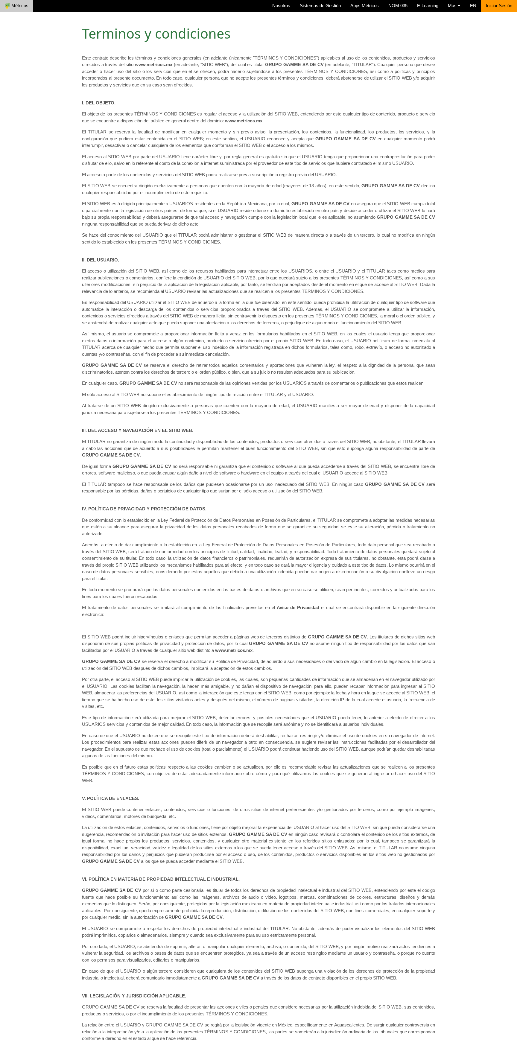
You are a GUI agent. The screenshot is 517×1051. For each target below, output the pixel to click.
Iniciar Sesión (499, 5)
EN (473, 5)
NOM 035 (397, 5)
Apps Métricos (364, 5)
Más (453, 5)
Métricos (19, 5)
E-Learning (427, 5)
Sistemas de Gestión (320, 5)
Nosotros (281, 5)
